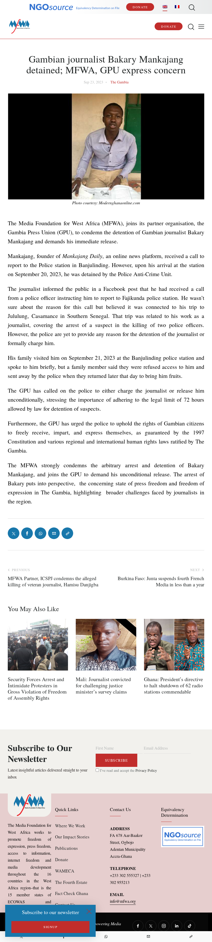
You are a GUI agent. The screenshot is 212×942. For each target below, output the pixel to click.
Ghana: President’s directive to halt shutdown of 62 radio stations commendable (173, 685)
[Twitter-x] (13, 533)
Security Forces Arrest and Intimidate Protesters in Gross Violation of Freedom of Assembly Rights (37, 688)
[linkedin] (176, 925)
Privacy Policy (146, 770)
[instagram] (163, 925)
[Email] (148, 936)
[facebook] (137, 925)
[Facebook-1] (27, 533)
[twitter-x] (150, 925)
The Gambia (119, 82)
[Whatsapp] (106, 936)
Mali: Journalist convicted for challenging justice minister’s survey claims (103, 685)
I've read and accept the (128, 770)
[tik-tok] (189, 925)
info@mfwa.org (123, 901)
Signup (50, 927)
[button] (201, 26)
